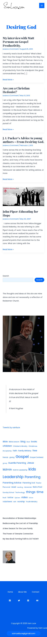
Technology (20, 492)
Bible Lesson (14, 442)
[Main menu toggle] (42, 5)
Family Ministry (24, 450)
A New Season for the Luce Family (18, 528)
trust (4, 497)
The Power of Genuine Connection (18, 533)
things (30, 492)
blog (22, 441)
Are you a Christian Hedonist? (16, 90)
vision (31, 498)
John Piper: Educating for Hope (20, 213)
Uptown (17, 498)
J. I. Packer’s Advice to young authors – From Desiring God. (23, 140)
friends (5, 457)
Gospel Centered (36, 457)
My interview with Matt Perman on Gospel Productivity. (18, 41)
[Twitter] (19, 600)
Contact (35, 592)
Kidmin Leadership (20, 470)
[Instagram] (28, 600)
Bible (5, 441)
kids (32, 469)
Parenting (32, 477)
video (24, 497)
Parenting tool (29, 483)
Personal (6, 487)
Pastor (38, 483)
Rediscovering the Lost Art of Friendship (20, 523)
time (40, 492)
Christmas (33, 446)
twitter (10, 497)
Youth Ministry (31, 501)
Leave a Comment (10, 49)
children (7, 446)
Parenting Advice (12, 482)
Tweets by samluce (11, 427)
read (13, 487)
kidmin (7, 469)
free (35, 450)
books (34, 441)
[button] (23, 633)
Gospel (22, 456)
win (14, 501)
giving (11, 457)
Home (10, 592)
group (5, 463)
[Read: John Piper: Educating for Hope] (23, 196)
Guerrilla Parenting (17, 463)
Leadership (13, 476)
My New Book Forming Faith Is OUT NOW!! (21, 539)
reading (20, 487)
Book (28, 442)
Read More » (8, 79)
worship (21, 501)
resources (28, 487)
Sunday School (8, 492)
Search (6, 276)
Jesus (30, 462)
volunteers (7, 501)
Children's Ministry (20, 446)
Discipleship (7, 451)
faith (15, 450)
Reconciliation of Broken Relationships (19, 518)
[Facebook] (10, 600)
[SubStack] (37, 600)
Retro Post (37, 487)
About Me (22, 592)
